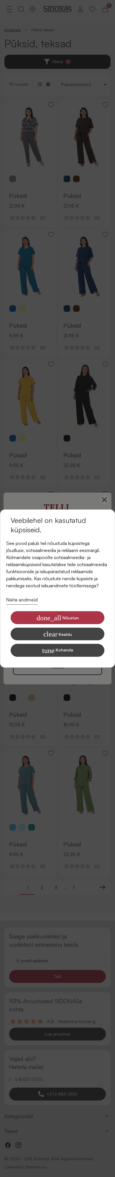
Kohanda (57, 650)
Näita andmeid (22, 600)
